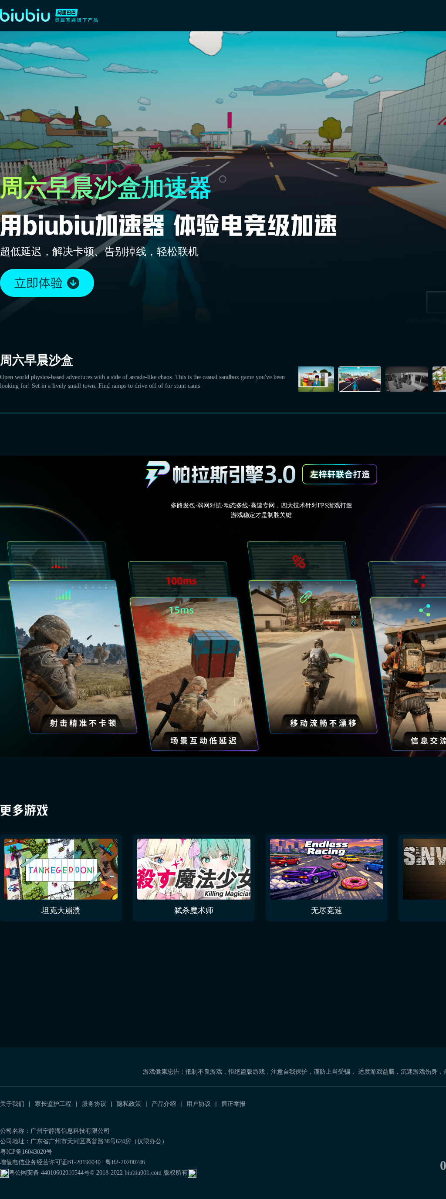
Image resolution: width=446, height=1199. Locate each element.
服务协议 (94, 1103)
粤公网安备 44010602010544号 (49, 1172)
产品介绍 (164, 1103)
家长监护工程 (53, 1103)
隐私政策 (129, 1103)
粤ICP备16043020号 (26, 1152)
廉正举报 (233, 1103)
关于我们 (12, 1103)
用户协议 (198, 1103)
